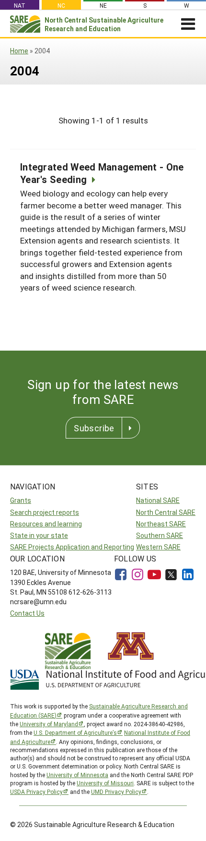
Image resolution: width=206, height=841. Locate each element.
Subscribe (94, 428)
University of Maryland (49, 724)
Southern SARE (159, 535)
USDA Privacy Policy (36, 791)
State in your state (39, 535)
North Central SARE (165, 512)
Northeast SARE (161, 523)
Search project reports (44, 512)
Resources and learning (46, 523)
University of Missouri (105, 783)
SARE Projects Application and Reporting (72, 546)
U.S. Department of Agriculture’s (75, 732)
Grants (20, 500)
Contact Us (27, 613)
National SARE (158, 500)
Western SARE (158, 546)
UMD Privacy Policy (116, 791)
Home (19, 50)
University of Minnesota (77, 775)
